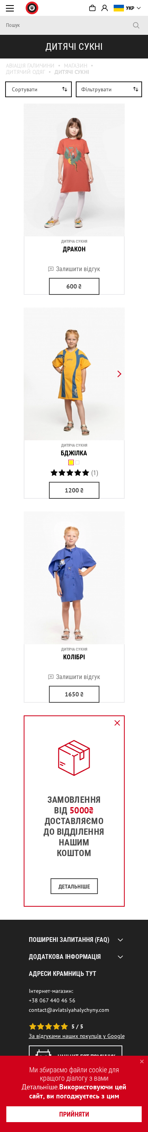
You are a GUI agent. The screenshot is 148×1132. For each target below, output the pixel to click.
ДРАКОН (74, 249)
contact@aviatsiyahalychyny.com (69, 1009)
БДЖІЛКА (74, 453)
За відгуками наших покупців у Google (77, 1036)
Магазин (75, 65)
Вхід (104, 8)
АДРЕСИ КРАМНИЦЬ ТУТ (62, 973)
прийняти (74, 1114)
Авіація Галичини (30, 65)
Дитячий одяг (25, 71)
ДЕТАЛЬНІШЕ (74, 886)
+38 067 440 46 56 (52, 1000)
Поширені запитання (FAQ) (69, 939)
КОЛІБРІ (74, 657)
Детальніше (40, 1086)
